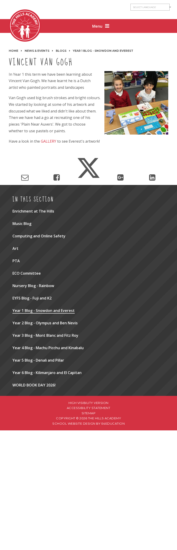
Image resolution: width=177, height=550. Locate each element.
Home (13, 50)
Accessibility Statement (88, 408)
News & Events (37, 50)
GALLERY (48, 141)
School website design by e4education (88, 423)
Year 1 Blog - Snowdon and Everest (103, 50)
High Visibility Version (88, 403)
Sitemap (89, 413)
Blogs (61, 50)
